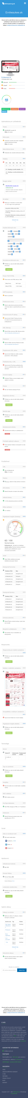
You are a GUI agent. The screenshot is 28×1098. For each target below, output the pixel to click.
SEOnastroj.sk (16, 1092)
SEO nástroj (15, 1057)
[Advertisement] (14, 43)
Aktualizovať (15, 109)
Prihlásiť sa (8, 269)
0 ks (6, 942)
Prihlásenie (7, 930)
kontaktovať (23, 1041)
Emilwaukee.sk (6, 77)
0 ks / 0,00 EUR (7, 938)
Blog (4, 1080)
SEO (15, 1035)
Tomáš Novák (14, 1093)
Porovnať (22, 109)
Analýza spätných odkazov (10, 1071)
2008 (14, 841)
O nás (4, 1074)
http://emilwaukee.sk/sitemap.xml (12, 333)
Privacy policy (7, 1078)
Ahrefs (13, 881)
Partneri (5, 1076)
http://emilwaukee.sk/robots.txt (11, 344)
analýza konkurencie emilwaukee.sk (16, 25)
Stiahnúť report (6, 109)
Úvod (4, 1069)
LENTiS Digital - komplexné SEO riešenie (12, 1062)
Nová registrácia (7, 934)
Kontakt (5, 1082)
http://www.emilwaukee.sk (8, 926)
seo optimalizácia (19, 1059)
